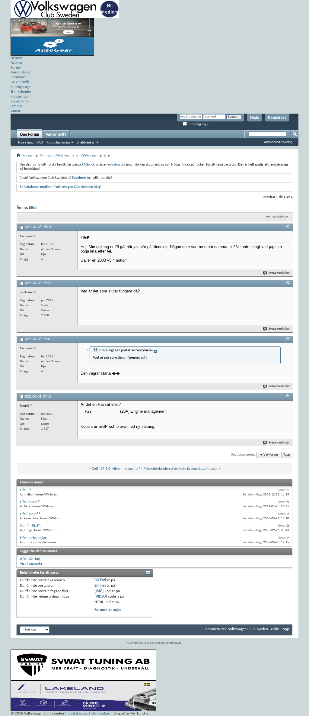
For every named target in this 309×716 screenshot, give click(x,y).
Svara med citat (279, 273)
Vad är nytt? (56, 134)
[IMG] (99, 591)
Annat (15, 111)
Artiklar (17, 63)
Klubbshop (19, 96)
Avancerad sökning (278, 142)
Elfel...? (25, 490)
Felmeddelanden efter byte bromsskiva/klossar (181, 469)
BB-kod (100, 580)
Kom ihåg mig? (198, 124)
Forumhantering (58, 142)
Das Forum (29, 134)
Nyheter (17, 58)
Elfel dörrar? (30, 502)
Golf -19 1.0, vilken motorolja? (115, 469)
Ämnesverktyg (275, 216)
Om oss (16, 106)
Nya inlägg (25, 142)
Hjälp (254, 117)
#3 (288, 338)
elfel (23, 559)
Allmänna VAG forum (57, 155)
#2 (288, 283)
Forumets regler (107, 610)
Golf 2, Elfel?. (30, 526)
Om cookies (100, 713)
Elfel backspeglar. (33, 538)
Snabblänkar (85, 142)
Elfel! (33, 207)
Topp (286, 454)
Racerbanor (20, 101)
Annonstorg (20, 72)
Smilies (100, 586)
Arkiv (274, 629)
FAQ (40, 142)
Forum (16, 67)
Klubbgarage (20, 87)
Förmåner (18, 77)
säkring (34, 559)
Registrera (277, 117)
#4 (288, 396)
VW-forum (89, 155)
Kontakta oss (215, 629)
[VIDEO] (100, 596)
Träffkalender (21, 92)
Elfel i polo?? (30, 514)
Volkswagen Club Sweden (248, 629)
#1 (288, 226)
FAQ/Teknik (20, 82)
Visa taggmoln (31, 564)
